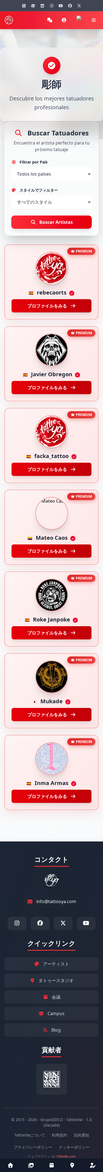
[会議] (51, 1165)
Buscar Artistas (55, 222)
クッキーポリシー (74, 1147)
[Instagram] (51, 5)
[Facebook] (70, 5)
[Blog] (23, 5)
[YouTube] (60, 5)
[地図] (72, 1165)
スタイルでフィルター (38, 190)
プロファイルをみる (47, 306)
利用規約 (59, 1135)
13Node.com (66, 1156)
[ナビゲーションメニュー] (94, 20)
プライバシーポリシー (33, 1147)
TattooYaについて (29, 1135)
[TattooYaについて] (92, 1165)
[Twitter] (79, 5)
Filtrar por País (33, 162)
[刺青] (31, 1165)
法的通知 (81, 1135)
